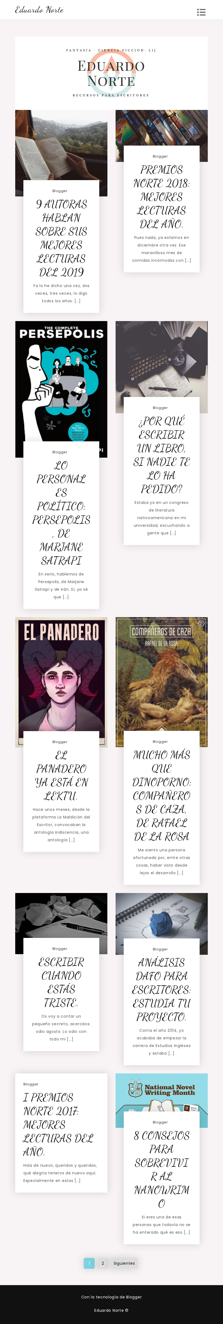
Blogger (60, 190)
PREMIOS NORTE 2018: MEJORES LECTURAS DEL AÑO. (161, 196)
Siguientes (124, 1263)
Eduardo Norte (39, 9)
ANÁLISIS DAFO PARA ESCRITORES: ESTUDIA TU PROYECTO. (161, 989)
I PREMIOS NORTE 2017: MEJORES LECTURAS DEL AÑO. (58, 1124)
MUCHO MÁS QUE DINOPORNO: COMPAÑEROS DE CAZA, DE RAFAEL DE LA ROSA (161, 796)
